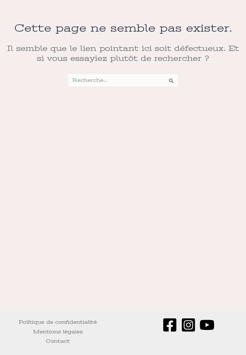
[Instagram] (188, 324)
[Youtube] (207, 324)
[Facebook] (169, 324)
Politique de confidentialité (58, 322)
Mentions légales (58, 332)
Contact (58, 341)
